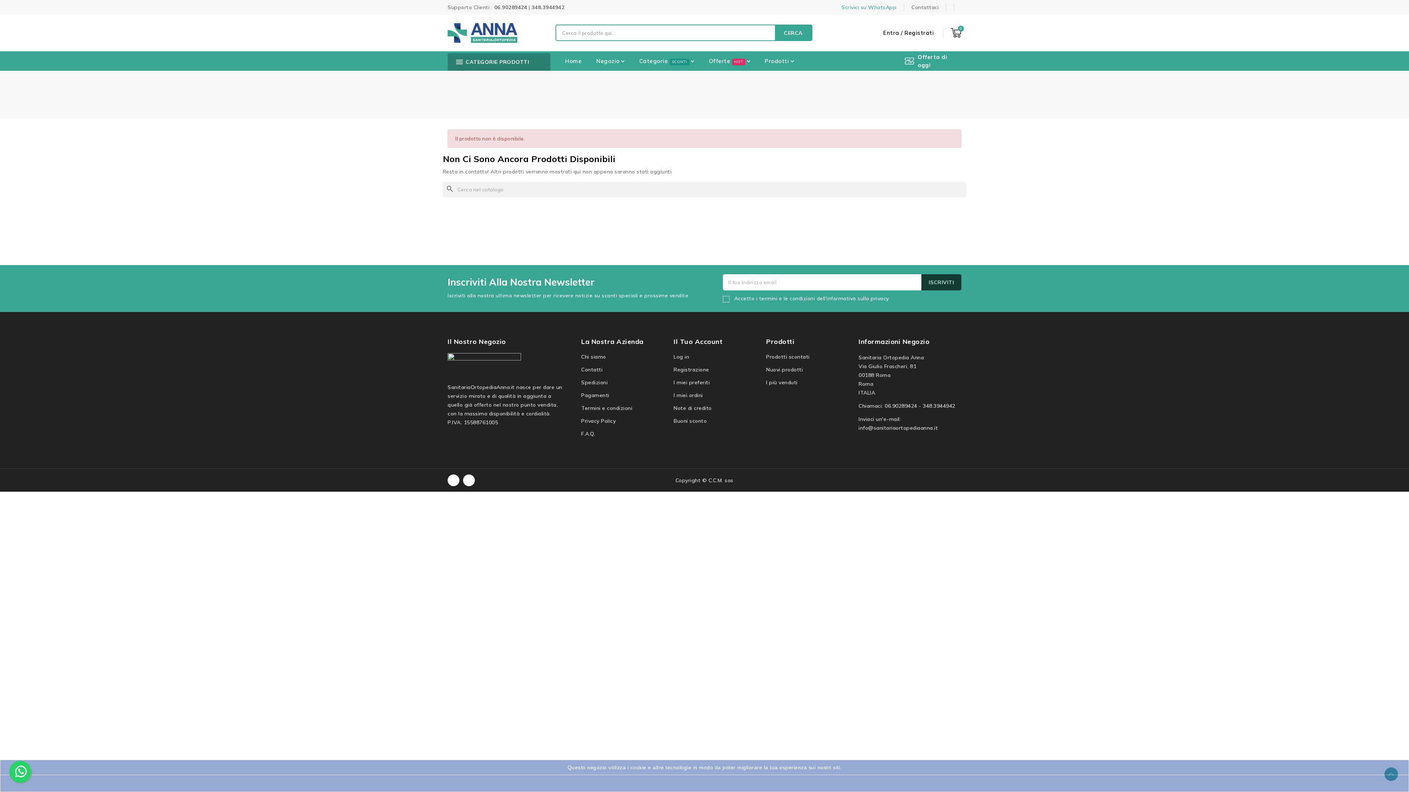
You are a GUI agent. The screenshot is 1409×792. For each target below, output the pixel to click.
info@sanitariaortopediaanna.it (898, 428)
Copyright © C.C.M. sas (704, 480)
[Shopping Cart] (956, 32)
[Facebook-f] (453, 480)
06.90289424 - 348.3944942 (920, 406)
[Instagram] (469, 480)
